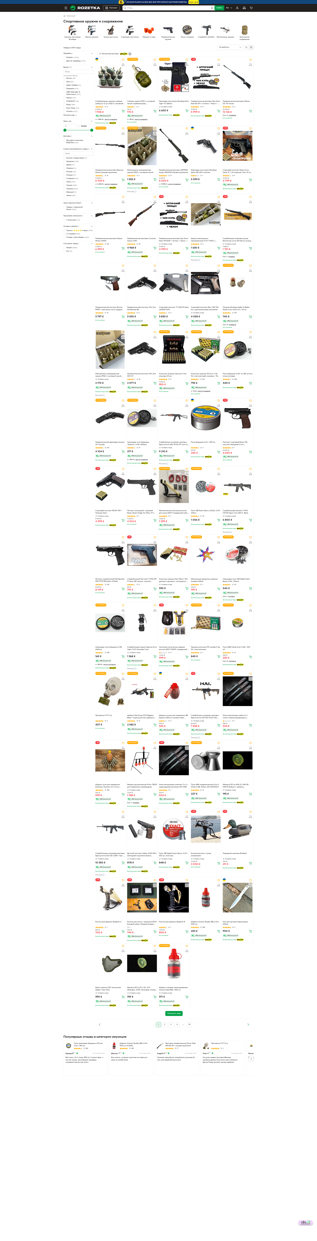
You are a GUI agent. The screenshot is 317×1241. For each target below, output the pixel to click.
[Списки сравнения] (244, 7)
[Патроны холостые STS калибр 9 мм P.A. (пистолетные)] (206, 623)
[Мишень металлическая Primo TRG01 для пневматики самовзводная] (142, 760)
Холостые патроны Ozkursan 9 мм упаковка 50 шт (172, 375)
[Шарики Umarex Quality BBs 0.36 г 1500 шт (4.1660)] (114, 1045)
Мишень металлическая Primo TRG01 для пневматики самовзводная (142, 786)
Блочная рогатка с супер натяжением (201, 855)
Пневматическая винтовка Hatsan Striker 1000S (108, 240)
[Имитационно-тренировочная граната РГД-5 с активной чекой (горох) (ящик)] (110, 349)
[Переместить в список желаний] (123, 60)
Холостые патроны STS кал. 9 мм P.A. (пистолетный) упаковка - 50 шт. (204, 375)
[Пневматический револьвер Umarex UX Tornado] (110, 418)
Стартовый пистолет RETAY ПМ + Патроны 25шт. (108, 512)
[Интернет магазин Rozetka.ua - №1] (85, 7)
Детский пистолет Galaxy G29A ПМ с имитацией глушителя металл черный (142, 855)
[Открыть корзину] (251, 7)
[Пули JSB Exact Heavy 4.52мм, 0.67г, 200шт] (206, 486)
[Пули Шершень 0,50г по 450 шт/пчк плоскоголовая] (237, 349)
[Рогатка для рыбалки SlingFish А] (110, 897)
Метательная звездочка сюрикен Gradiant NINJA (204, 580)
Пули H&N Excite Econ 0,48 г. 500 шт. (236, 648)
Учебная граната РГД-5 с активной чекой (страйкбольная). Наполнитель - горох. (141, 103)
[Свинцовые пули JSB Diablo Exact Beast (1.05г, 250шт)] (237, 554)
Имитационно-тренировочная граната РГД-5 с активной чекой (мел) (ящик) (140, 171)
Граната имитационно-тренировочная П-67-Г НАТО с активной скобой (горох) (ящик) (204, 240)
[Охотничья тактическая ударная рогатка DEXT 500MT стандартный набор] (174, 623)
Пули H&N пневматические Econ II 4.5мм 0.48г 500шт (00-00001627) (205, 786)
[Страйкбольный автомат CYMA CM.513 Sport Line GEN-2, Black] (237, 486)
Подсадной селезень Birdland (235, 853)
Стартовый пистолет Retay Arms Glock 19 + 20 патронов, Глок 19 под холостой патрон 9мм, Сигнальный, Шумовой (237, 171)
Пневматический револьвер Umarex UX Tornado (109, 443)
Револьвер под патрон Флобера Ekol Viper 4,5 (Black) (174, 102)
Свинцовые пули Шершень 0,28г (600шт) (108, 648)
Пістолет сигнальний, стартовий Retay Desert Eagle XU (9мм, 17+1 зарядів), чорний (140, 512)
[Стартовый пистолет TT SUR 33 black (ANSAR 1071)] (174, 283)
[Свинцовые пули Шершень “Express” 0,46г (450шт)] (142, 418)
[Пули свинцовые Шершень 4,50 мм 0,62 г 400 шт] (68, 1045)
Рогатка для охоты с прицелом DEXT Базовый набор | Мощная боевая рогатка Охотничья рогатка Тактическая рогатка (142, 923)
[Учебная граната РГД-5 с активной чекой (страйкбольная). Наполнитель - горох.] (142, 77)
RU (227, 8)
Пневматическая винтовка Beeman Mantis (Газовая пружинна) (109, 171)
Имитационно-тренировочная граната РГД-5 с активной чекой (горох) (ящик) (108, 375)
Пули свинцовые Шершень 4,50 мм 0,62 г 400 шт (88, 1045)
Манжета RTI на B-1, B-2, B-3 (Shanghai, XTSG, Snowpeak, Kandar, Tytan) (141, 989)
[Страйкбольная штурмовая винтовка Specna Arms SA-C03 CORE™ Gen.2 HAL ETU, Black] (110, 829)
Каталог (113, 8)
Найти (219, 8)
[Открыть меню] (65, 7)
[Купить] (123, 111)
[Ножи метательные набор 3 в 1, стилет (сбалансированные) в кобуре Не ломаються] (237, 691)
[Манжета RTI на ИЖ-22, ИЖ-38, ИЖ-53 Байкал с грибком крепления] (237, 760)
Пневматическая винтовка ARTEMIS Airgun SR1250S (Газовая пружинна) (173, 171)
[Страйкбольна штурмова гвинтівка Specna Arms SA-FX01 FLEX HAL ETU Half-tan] (206, 691)
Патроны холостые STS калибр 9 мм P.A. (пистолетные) (205, 648)
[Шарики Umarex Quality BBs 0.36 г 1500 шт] (206, 897)
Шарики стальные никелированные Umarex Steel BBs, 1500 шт (173, 989)
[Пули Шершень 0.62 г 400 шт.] (206, 418)
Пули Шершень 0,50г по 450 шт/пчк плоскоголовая (237, 375)
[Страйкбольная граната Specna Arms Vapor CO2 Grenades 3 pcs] (142, 623)
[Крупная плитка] (246, 47)
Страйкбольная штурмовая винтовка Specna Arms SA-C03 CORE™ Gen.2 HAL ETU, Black (110, 855)
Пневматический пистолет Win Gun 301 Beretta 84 (141, 309)
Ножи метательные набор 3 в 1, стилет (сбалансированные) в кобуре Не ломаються (235, 717)
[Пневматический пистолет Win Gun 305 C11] (142, 349)
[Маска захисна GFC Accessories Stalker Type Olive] (110, 963)
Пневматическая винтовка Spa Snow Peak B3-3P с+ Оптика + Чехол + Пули (205, 103)
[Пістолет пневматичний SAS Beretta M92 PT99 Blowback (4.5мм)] (110, 554)
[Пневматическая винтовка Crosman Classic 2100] (142, 214)
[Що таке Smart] (130, 54)
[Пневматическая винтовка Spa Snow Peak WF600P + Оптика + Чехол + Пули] (174, 214)
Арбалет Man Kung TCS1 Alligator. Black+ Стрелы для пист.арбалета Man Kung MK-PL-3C (140, 717)
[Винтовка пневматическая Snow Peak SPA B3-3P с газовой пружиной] (160, 1045)
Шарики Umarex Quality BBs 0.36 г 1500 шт (205, 923)
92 (189, 1024)
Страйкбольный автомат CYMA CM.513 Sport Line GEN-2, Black (235, 512)
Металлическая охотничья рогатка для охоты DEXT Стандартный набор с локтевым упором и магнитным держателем (173, 512)
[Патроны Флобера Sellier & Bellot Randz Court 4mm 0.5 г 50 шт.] (237, 283)
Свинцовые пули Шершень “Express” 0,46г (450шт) (138, 443)
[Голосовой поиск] (212, 7)
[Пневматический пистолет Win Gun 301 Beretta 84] (142, 283)
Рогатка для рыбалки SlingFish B (172, 922)
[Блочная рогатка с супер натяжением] (206, 829)
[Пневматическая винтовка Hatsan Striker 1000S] (110, 214)
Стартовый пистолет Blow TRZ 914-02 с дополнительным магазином (205, 309)
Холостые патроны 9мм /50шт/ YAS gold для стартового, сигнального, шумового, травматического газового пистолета (173, 580)
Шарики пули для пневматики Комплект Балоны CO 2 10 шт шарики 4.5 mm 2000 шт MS (107, 786)
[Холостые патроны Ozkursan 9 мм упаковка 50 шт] (174, 349)
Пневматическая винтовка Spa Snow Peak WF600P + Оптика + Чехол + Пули (173, 240)
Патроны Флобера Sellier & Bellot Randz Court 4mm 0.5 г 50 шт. (236, 309)
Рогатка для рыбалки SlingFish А (108, 922)
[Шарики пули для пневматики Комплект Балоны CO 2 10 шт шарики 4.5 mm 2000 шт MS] (110, 760)
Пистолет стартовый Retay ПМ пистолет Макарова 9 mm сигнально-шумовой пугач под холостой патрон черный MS (235, 443)
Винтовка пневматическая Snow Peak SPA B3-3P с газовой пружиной (180, 1045)
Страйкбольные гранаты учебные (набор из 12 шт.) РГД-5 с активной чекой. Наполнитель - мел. (109, 103)
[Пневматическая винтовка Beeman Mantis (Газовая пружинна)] (110, 146)
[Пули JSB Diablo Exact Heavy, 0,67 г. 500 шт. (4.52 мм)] (174, 829)
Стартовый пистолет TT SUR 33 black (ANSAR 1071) (174, 309)
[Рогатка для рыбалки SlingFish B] (174, 897)
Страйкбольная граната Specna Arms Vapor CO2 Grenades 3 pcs (142, 648)
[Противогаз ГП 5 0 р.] (110, 691)
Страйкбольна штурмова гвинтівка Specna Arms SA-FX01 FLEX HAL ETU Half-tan (205, 717)
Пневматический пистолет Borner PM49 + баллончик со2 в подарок (109, 309)
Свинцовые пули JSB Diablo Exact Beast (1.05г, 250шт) (236, 580)
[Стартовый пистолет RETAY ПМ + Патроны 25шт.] (110, 486)
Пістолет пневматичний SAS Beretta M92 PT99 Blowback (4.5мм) (109, 580)
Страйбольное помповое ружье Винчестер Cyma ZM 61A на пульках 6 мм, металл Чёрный (237, 240)
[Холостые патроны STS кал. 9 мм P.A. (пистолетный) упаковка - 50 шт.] (206, 349)
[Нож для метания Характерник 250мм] (237, 897)
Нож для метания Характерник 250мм (235, 923)
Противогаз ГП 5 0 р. (103, 715)
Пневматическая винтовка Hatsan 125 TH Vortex (236, 102)
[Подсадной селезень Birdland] (237, 829)
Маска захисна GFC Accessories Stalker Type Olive (108, 989)
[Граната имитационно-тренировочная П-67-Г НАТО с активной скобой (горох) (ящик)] (206, 214)
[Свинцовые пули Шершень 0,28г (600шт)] (110, 623)
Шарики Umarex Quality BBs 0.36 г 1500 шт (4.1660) (134, 1045)
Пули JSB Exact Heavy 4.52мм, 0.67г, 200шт (206, 512)
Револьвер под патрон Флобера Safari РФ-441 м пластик (204, 171)
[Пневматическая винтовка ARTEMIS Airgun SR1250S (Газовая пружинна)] (174, 146)
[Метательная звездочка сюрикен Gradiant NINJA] (206, 554)
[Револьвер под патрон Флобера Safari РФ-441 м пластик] (206, 146)
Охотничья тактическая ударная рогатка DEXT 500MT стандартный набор (173, 648)
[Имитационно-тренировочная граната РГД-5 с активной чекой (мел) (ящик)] (142, 146)
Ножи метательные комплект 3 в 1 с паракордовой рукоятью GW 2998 (173, 786)
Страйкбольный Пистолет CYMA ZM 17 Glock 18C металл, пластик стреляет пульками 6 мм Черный (141, 580)
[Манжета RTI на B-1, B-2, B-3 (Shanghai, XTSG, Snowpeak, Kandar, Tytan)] (142, 963)
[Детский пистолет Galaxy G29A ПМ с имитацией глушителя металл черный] (142, 829)
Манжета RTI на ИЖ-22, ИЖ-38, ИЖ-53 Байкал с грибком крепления (236, 786)
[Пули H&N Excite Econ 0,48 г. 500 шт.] (237, 623)
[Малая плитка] (251, 47)
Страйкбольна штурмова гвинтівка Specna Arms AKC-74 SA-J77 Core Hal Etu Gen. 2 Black (174, 443)
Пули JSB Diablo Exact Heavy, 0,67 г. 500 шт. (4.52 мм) (173, 855)
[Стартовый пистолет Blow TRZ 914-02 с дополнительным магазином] (206, 283)
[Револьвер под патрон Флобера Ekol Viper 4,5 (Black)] (174, 77)
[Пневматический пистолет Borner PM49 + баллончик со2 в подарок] (110, 283)
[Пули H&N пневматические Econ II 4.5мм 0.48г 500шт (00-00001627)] (206, 760)
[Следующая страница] (248, 1024)
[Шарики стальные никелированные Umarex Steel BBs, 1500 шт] (174, 963)
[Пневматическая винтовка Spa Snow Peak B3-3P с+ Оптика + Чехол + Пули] (206, 77)
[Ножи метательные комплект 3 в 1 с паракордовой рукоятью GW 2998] (174, 760)
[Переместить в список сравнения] (123, 65)
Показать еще (69, 115)
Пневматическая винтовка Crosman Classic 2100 (141, 240)
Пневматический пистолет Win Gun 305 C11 (141, 375)
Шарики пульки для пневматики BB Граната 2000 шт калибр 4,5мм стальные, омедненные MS (173, 717)
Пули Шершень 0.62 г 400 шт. (203, 442)
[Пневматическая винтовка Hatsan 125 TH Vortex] (237, 77)
